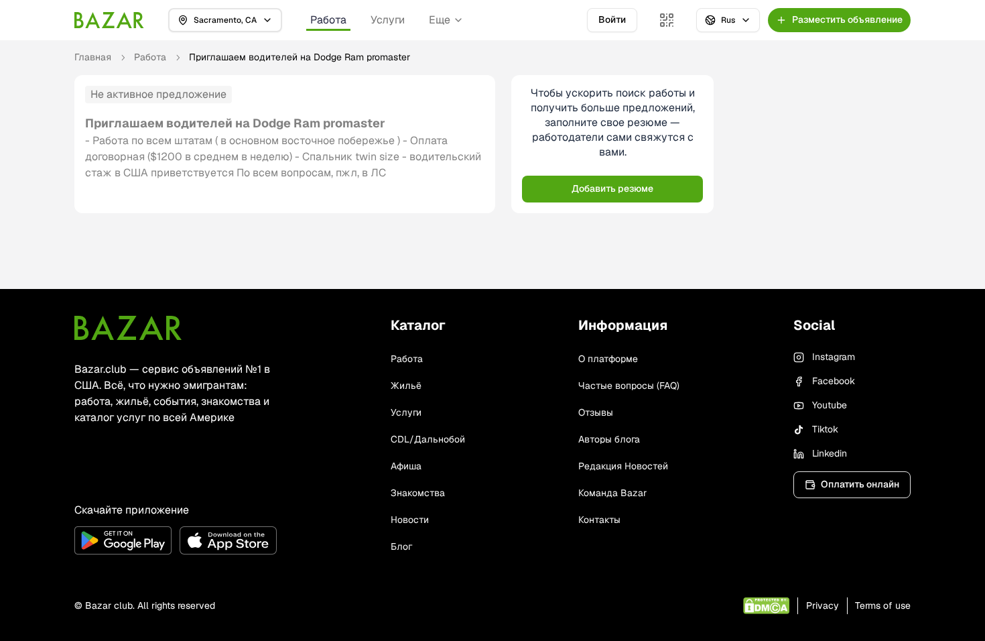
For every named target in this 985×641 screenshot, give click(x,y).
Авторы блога (609, 439)
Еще (439, 20)
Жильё (406, 386)
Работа (328, 20)
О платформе (608, 359)
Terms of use (883, 605)
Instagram (833, 357)
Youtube (829, 405)
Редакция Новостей (623, 466)
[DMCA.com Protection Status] (766, 605)
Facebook (833, 381)
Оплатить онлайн (860, 484)
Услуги (388, 20)
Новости (410, 520)
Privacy (822, 605)
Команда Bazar (612, 493)
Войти (612, 19)
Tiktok (825, 429)
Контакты (599, 520)
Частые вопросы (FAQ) (628, 386)
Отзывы (595, 412)
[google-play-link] (123, 540)
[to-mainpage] (128, 328)
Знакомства (418, 493)
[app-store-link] (228, 540)
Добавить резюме (612, 188)
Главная (92, 57)
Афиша (406, 466)
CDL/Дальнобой (428, 439)
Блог (401, 546)
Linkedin (829, 453)
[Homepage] (109, 20)
